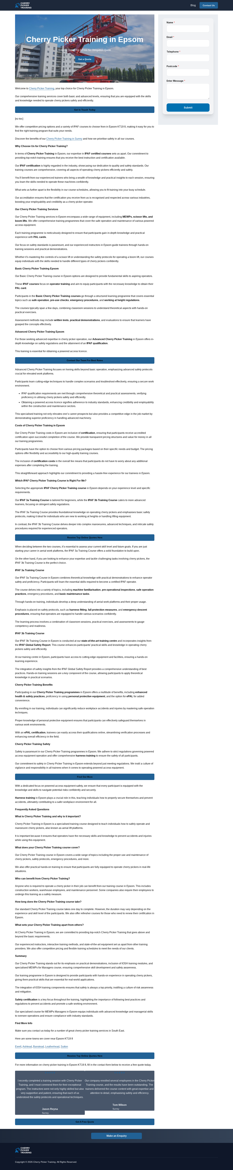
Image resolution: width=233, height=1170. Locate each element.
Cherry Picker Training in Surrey (64, 138)
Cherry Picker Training (41, 88)
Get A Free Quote (85, 1122)
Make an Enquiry (117, 1135)
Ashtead (27, 1046)
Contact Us (209, 5)
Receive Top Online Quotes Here (84, 537)
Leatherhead (52, 1046)
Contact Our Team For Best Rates (85, 360)
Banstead (38, 1046)
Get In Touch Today (84, 109)
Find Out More (85, 777)
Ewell (18, 1046)
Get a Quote (84, 59)
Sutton (64, 1046)
